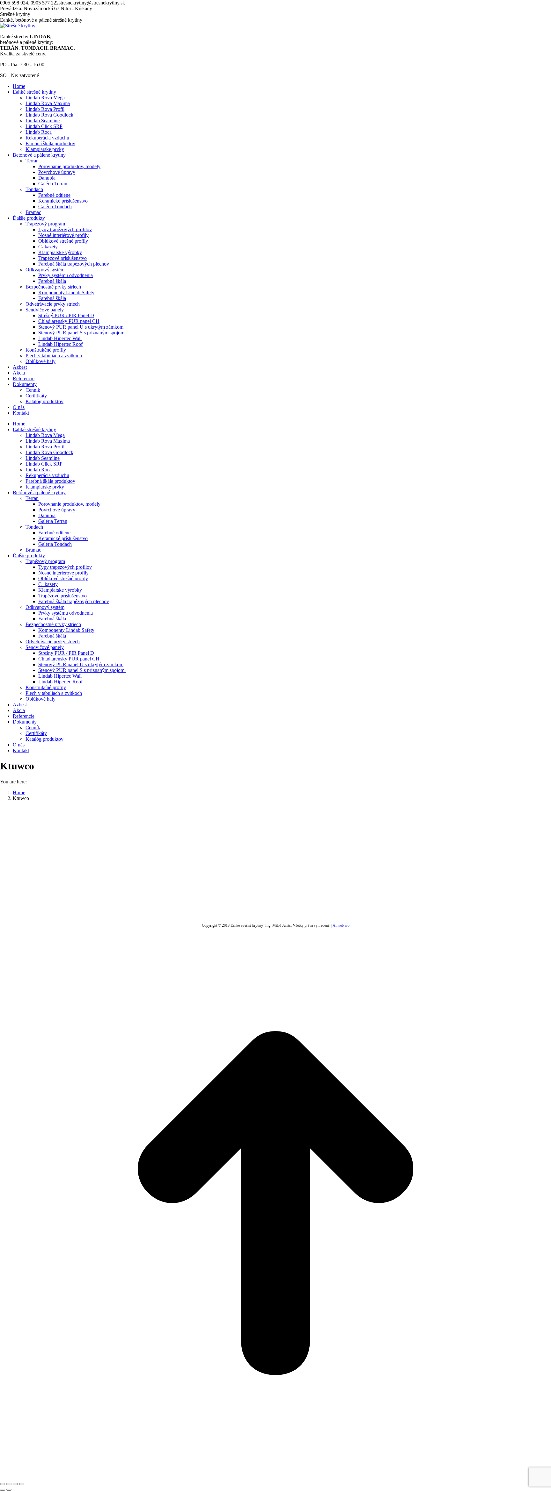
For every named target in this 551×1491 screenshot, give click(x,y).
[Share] (8, 1484)
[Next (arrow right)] (8, 1490)
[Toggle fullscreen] (15, 1484)
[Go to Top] (275, 1476)
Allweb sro (341, 925)
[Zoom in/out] (21, 1484)
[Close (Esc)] (2, 1484)
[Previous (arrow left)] (2, 1490)
